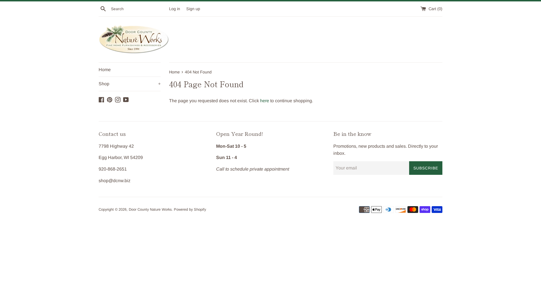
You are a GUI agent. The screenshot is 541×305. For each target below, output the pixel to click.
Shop (130, 83)
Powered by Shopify (190, 209)
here (264, 100)
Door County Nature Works (150, 209)
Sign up (193, 8)
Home (105, 69)
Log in (174, 8)
